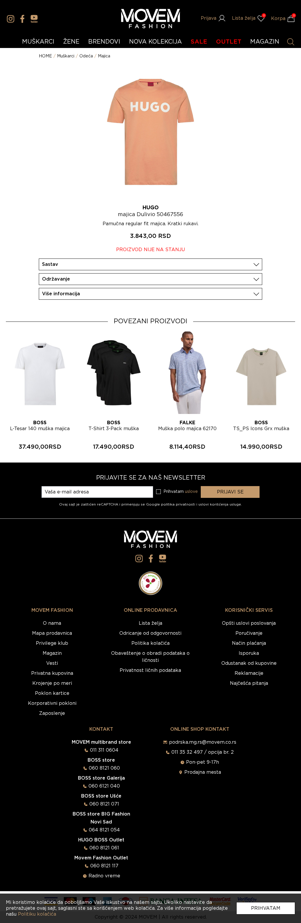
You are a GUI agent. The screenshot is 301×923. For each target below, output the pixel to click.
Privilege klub (52, 643)
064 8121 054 (104, 830)
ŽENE (71, 42)
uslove (191, 492)
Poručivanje (248, 633)
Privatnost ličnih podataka (150, 670)
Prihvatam (265, 908)
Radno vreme (104, 876)
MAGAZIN (264, 42)
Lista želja (150, 623)
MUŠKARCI (38, 42)
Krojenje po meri (52, 683)
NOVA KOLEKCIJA (155, 42)
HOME (45, 56)
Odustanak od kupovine (249, 663)
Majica (104, 56)
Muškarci (65, 56)
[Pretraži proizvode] (290, 42)
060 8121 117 (104, 866)
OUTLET (228, 42)
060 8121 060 (104, 768)
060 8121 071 (104, 804)
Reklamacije (249, 673)
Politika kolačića (150, 643)
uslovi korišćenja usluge (219, 504)
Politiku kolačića (37, 914)
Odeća (86, 56)
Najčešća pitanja (249, 683)
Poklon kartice (52, 693)
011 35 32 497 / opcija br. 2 (202, 752)
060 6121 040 (104, 786)
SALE (199, 42)
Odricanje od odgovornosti (150, 633)
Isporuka (249, 653)
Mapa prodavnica (52, 633)
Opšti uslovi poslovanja (249, 623)
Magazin (52, 653)
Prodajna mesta (202, 772)
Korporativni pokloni (52, 703)
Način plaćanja (249, 643)
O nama (52, 623)
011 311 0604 (104, 750)
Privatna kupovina (52, 673)
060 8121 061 (104, 848)
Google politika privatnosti (171, 504)
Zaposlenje (52, 713)
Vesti (52, 663)
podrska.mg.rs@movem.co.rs (202, 742)
